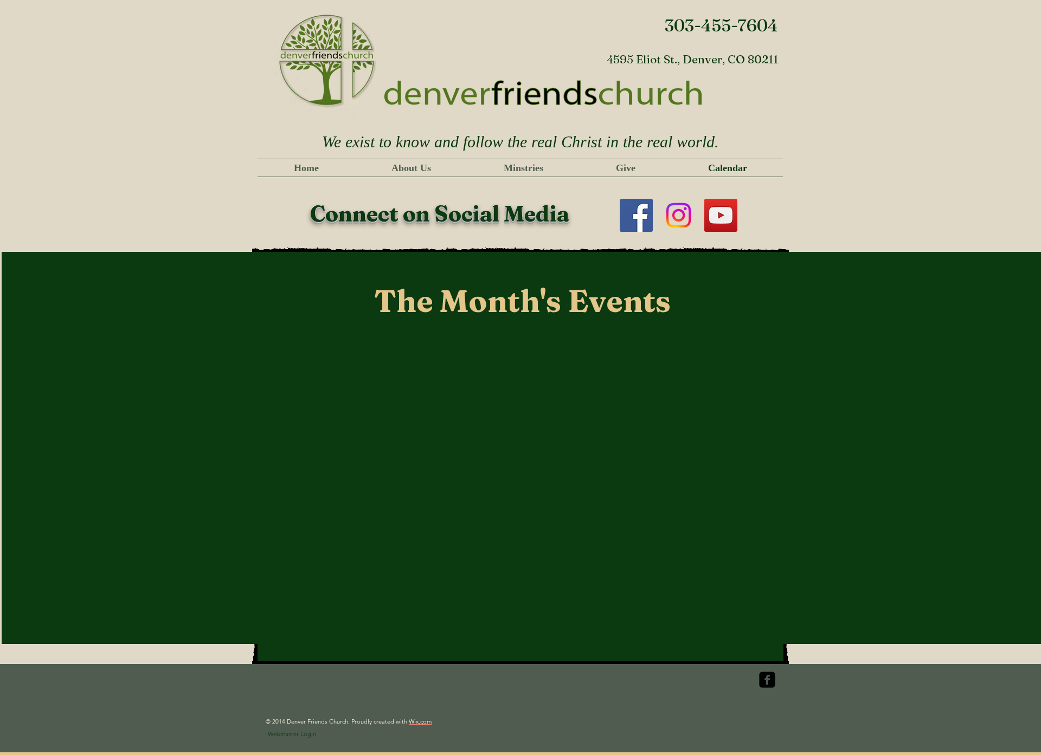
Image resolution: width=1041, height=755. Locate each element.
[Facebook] (636, 215)
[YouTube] (720, 215)
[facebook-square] (767, 680)
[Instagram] (678, 215)
